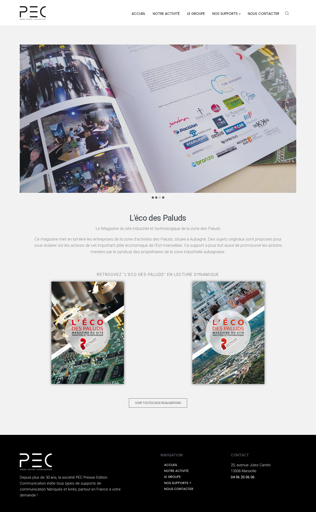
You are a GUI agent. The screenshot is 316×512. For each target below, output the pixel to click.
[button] (158, 403)
